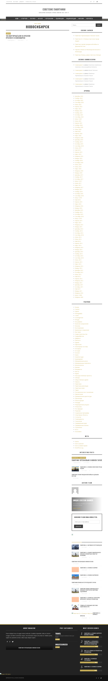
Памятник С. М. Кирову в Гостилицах (90, 659)
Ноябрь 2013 (79, 254)
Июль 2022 (78, 104)
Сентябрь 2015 (79, 216)
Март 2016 (78, 204)
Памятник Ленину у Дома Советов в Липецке (88, 55)
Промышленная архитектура (83, 396)
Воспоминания (79, 328)
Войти (77, 441)
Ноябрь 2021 (79, 113)
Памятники (78, 384)
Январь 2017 (78, 189)
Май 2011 (78, 289)
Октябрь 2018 (79, 162)
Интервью (78, 348)
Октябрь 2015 (79, 214)
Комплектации (79, 357)
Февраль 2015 (79, 225)
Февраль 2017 (79, 187)
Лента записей (79, 443)
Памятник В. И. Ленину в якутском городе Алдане (91, 467)
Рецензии (77, 411)
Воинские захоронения (81, 324)
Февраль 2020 (79, 137)
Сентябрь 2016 (79, 196)
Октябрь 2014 (79, 233)
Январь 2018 (78, 173)
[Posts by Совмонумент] (75, 490)
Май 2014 (78, 241)
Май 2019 (78, 150)
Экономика (78, 431)
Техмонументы (79, 419)
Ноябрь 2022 (79, 98)
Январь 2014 (78, 249)
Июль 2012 (78, 274)
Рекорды (77, 402)
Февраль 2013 (79, 266)
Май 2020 (78, 131)
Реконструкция (79, 400)
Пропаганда (78, 398)
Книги (76, 355)
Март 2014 (78, 245)
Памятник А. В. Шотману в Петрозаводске (91, 545)
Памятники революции (81, 386)
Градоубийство (79, 336)
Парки (77, 390)
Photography (78, 313)
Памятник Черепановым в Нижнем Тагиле (87, 35)
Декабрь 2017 (79, 175)
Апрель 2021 (78, 123)
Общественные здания (81, 380)
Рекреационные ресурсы (82, 404)
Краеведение (79, 359)
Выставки (78, 332)
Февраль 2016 (79, 206)
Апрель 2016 (78, 202)
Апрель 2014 (78, 243)
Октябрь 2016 (79, 193)
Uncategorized (79, 317)
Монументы (78, 369)
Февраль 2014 (79, 247)
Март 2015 (78, 222)
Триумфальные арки (81, 423)
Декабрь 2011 (79, 285)
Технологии (78, 421)
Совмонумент (11, 40)
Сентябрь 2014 (79, 235)
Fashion (77, 309)
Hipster (77, 311)
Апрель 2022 (78, 106)
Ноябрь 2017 (79, 177)
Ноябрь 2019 (79, 142)
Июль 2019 (78, 148)
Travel (76, 315)
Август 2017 (78, 181)
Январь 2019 (78, 158)
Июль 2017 (78, 183)
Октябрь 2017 (79, 179)
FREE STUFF (77, 508)
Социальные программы (82, 413)
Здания (8, 33)
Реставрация (79, 409)
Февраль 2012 (79, 280)
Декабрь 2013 (79, 251)
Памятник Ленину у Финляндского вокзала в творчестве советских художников (89, 590)
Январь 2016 (78, 208)
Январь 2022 (78, 110)
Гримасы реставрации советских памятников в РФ (89, 606)
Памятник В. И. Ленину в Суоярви (88, 568)
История (77, 351)
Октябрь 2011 (79, 287)
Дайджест (78, 338)
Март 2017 (78, 185)
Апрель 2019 (78, 152)
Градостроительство (81, 334)
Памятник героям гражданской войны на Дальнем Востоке (85, 475)
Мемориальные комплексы (83, 363)
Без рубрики (78, 322)
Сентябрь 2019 (79, 146)
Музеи (77, 373)
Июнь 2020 (78, 129)
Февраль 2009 (79, 297)
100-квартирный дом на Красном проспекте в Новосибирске (18, 37)
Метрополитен (79, 365)
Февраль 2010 (79, 293)
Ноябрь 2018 (79, 160)
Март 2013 (78, 264)
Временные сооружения (82, 330)
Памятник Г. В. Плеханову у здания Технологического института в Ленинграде (91, 642)
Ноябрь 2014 (79, 231)
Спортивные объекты (81, 415)
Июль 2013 (78, 260)
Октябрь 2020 (79, 127)
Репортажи (78, 407)
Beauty (77, 307)
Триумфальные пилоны (81, 425)
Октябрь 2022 (79, 100)
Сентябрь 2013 (79, 258)
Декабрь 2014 (79, 229)
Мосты (77, 371)
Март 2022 (78, 108)
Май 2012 (78, 276)
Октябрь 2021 (79, 115)
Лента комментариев (81, 445)
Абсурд (77, 319)
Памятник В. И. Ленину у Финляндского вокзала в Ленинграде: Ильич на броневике (90, 554)
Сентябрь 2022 (79, 102)
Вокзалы (77, 326)
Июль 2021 (78, 121)
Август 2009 (78, 295)
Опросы (77, 382)
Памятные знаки (80, 388)
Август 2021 (78, 119)
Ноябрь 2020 (79, 125)
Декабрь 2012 (79, 270)
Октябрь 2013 (79, 256)
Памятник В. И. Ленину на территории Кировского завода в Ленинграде (90, 598)
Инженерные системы (81, 346)
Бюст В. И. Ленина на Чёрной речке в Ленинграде (93, 651)
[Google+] (94, 1)
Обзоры (77, 377)
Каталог (77, 353)
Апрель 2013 (78, 262)
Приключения (79, 394)
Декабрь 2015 (79, 210)
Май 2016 (78, 200)
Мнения (77, 367)
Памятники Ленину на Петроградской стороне (84, 582)
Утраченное (78, 427)
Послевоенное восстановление (84, 392)
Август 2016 (78, 198)
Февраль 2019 (79, 156)
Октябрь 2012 (79, 272)
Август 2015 (78, 218)
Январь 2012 (78, 283)
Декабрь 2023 (79, 96)
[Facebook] (90, 1)
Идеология (78, 344)
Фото (76, 429)
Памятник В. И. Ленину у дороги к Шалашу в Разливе (93, 633)
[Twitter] (97, 1)
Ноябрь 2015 (79, 212)
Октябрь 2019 (79, 144)
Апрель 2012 (78, 278)
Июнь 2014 (78, 239)
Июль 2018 (78, 164)
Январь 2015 (78, 227)
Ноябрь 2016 (79, 191)
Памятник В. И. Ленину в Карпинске (89, 575)
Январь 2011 (78, 291)
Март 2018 (78, 169)
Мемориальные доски (81, 361)
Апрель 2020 (78, 133)
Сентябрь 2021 (79, 117)
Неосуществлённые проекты (83, 375)
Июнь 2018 (78, 167)
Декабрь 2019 (79, 140)
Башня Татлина (93, 70)
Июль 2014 (78, 237)
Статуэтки (78, 417)
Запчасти (77, 340)
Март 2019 (78, 154)
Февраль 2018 (79, 171)
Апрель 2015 (78, 220)
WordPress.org (79, 448)
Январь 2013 (78, 268)
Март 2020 (78, 135)
